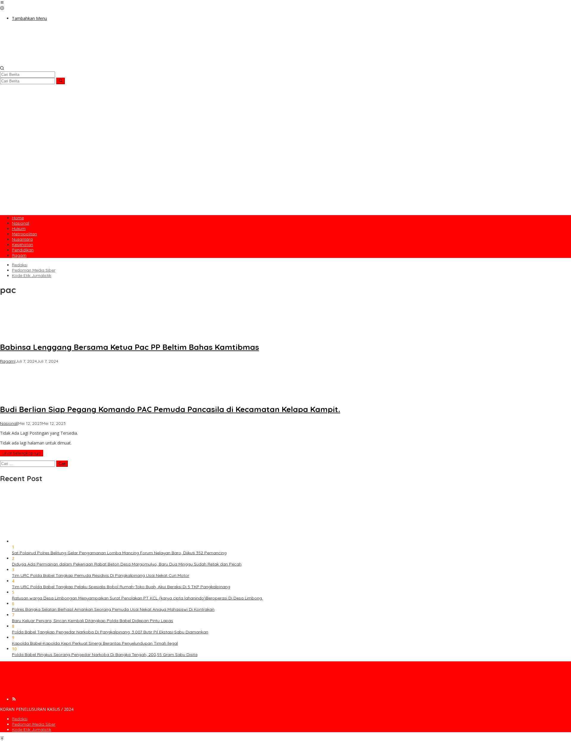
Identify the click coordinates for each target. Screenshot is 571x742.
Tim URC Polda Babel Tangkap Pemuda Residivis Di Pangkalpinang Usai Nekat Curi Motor (100, 575)
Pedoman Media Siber (33, 724)
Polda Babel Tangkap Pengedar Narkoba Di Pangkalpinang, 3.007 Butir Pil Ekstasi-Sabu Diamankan (110, 632)
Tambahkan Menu (29, 18)
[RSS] (14, 699)
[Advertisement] (285, 169)
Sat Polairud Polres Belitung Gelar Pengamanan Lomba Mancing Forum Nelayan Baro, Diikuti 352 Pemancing (119, 552)
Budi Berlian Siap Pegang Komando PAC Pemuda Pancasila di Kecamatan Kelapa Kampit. (170, 409)
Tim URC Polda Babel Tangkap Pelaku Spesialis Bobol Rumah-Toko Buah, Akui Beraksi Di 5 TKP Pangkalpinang (121, 586)
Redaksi (19, 718)
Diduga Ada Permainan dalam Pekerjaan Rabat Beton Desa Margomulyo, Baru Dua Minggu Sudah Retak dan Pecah (126, 564)
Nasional (8, 423)
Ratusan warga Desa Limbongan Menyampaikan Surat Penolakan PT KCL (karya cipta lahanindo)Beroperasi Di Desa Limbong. (137, 598)
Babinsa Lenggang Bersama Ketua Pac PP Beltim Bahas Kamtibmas (129, 347)
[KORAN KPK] (89, 63)
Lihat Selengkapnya (21, 453)
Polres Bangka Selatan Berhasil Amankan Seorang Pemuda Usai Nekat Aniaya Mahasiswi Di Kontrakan (113, 609)
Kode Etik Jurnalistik (31, 729)
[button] (60, 81)
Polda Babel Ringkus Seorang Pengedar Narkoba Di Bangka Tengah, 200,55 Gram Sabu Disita (104, 654)
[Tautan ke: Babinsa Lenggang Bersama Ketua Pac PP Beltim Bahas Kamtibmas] (22, 333)
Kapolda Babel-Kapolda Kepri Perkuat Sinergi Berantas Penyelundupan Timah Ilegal (95, 643)
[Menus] (2, 3)
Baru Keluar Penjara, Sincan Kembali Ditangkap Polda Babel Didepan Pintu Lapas (92, 620)
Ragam (7, 361)
